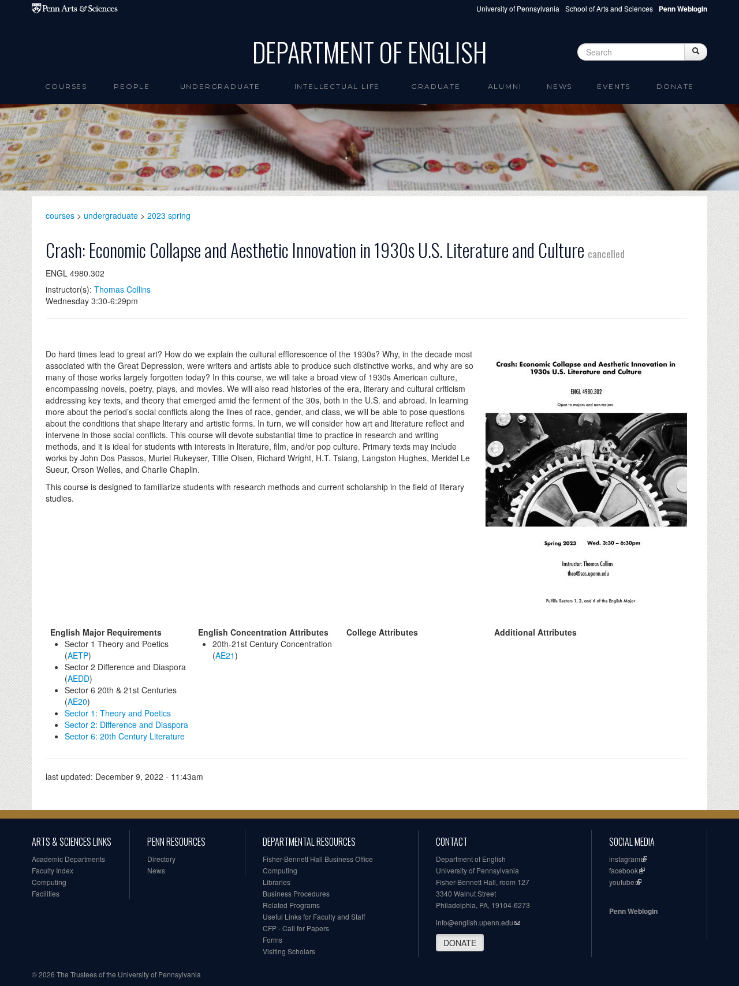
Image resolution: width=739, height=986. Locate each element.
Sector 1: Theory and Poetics (118, 713)
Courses (66, 86)
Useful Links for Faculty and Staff (314, 916)
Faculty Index (52, 870)
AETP (78, 655)
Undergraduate (220, 86)
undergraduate (111, 215)
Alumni (505, 86)
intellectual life (337, 86)
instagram (624, 859)
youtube (622, 882)
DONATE (459, 942)
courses (60, 215)
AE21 (225, 655)
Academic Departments (68, 859)
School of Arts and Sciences (609, 8)
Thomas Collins (122, 289)
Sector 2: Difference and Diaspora (126, 724)
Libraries (276, 882)
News (559, 86)
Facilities (45, 893)
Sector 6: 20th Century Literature (125, 736)
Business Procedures (296, 893)
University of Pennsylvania (517, 8)
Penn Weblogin (633, 911)
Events (613, 86)
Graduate (435, 86)
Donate (675, 86)
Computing (49, 882)
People (132, 86)
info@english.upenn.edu (474, 922)
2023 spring (169, 215)
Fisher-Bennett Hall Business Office (318, 859)
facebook (623, 870)
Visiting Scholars (289, 951)
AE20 (77, 701)
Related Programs (291, 905)
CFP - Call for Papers (296, 928)
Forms (272, 939)
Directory (161, 859)
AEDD (78, 678)
